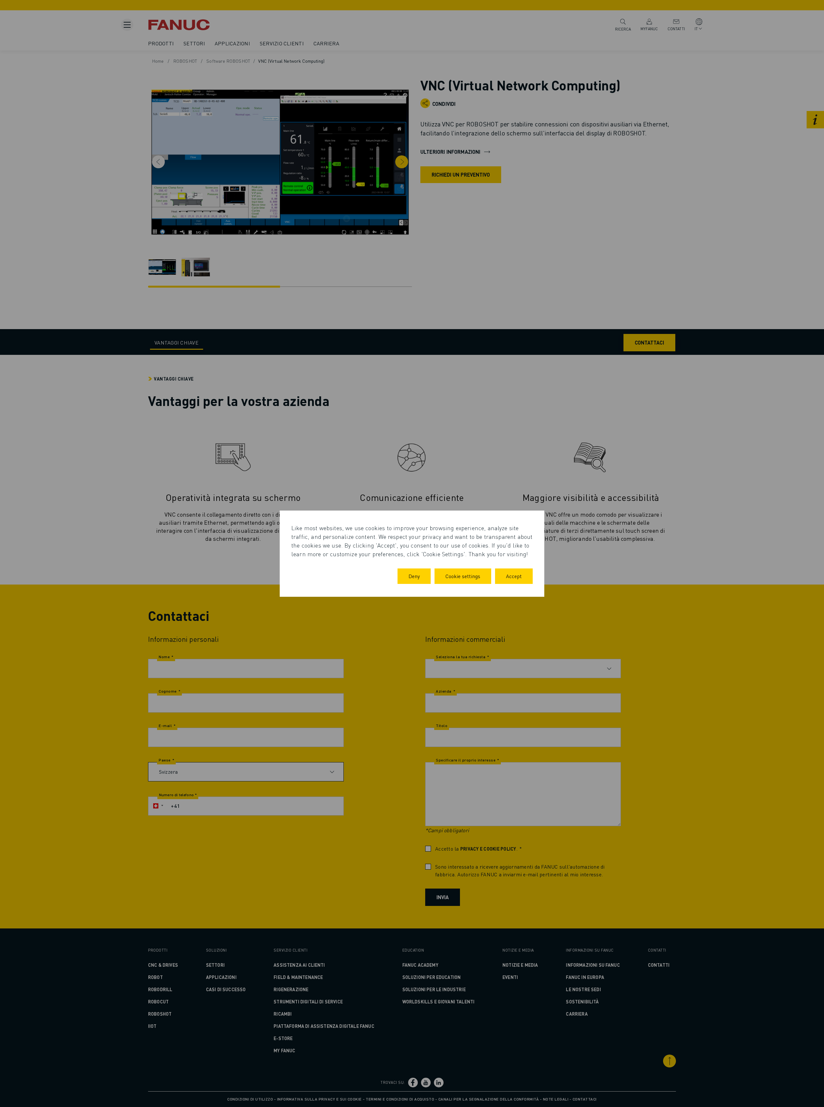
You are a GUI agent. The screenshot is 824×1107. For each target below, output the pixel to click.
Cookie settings (462, 576)
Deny (414, 576)
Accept (514, 576)
